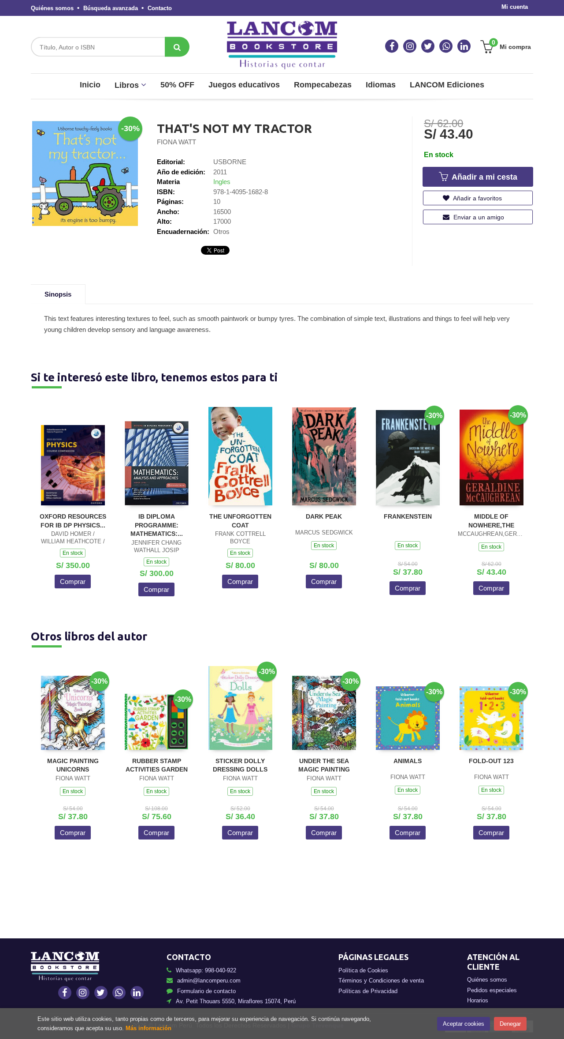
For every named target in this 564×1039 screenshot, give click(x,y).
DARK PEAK (324, 516)
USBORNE (229, 162)
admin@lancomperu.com (209, 980)
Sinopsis (58, 294)
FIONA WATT (176, 142)
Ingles (221, 181)
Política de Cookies (363, 970)
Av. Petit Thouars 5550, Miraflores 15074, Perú (236, 1001)
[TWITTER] (427, 46)
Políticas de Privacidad (367, 991)
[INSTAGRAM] (409, 46)
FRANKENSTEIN (408, 516)
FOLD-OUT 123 (491, 760)
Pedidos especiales (492, 990)
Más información (148, 1028)
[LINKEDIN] (464, 46)
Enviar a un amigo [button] (478, 217)
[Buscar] (177, 47)
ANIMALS (407, 760)
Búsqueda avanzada (110, 8)
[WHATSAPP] (446, 46)
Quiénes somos (52, 8)
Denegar (510, 1023)
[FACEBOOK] (391, 46)
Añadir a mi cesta (483, 177)
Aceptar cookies (463, 1023)
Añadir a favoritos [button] (477, 198)
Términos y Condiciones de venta (381, 980)
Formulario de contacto (206, 991)
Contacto (160, 8)
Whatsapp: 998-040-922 (206, 970)
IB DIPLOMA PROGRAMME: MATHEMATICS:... (156, 525)
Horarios (477, 1000)
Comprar (72, 581)
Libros (128, 85)
